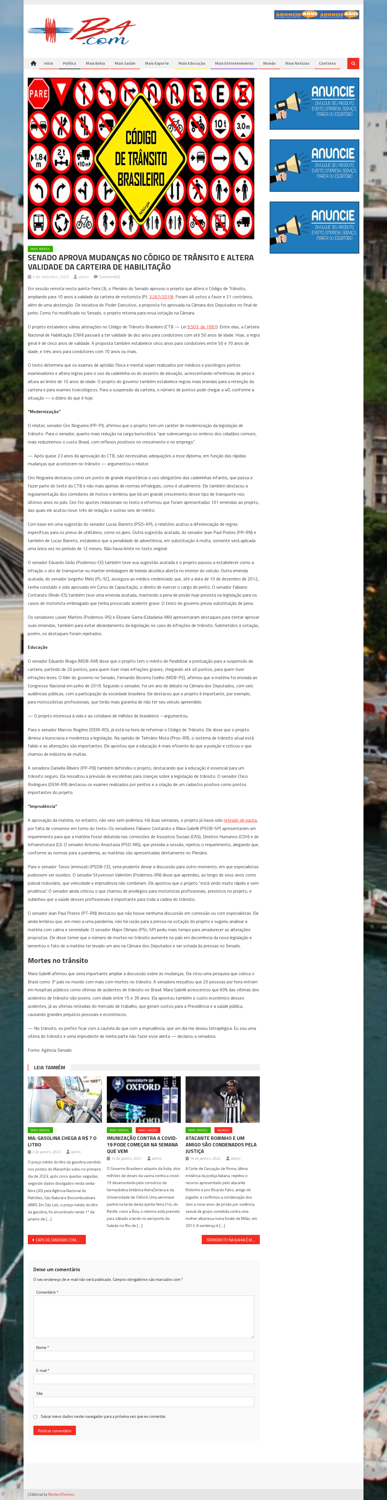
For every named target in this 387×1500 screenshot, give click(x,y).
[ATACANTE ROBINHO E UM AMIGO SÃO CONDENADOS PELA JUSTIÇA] (223, 1099)
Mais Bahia (95, 63)
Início (48, 63)
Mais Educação (191, 63)
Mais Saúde (125, 63)
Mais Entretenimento (234, 63)
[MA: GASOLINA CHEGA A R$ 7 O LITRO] (65, 1099)
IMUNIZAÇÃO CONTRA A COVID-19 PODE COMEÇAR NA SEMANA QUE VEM (142, 1144)
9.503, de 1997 (201, 326)
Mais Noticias (297, 63)
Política (69, 63)
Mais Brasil (40, 249)
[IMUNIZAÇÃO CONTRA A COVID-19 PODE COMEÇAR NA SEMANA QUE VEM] (144, 1099)
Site (39, 1393)
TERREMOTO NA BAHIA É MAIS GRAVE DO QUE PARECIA (233, 1240)
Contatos (327, 63)
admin (83, 277)
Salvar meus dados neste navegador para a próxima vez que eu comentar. (103, 1416)
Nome (42, 1347)
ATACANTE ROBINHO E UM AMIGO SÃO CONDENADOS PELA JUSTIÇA (221, 1144)
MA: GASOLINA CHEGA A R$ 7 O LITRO (62, 1141)
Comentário (47, 1292)
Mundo (269, 63)
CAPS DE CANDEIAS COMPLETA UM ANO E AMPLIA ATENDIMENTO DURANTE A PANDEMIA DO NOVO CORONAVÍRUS (61, 1240)
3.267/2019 (160, 296)
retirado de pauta (240, 820)
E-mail (42, 1370)
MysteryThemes (61, 1494)
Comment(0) (109, 277)
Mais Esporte (157, 63)
